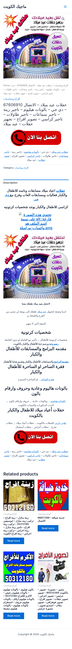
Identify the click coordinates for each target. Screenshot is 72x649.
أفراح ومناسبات (61, 85)
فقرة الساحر (47, 379)
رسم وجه (54, 343)
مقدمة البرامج (61, 361)
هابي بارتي (60, 423)
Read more (13, 540)
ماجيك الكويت (14, 6)
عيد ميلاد (41, 311)
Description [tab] (10, 182)
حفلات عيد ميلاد (60, 151)
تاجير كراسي (33, 155)
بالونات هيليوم (31, 151)
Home (6, 85)
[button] (63, 19)
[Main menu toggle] (65, 6)
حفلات (60, 191)
